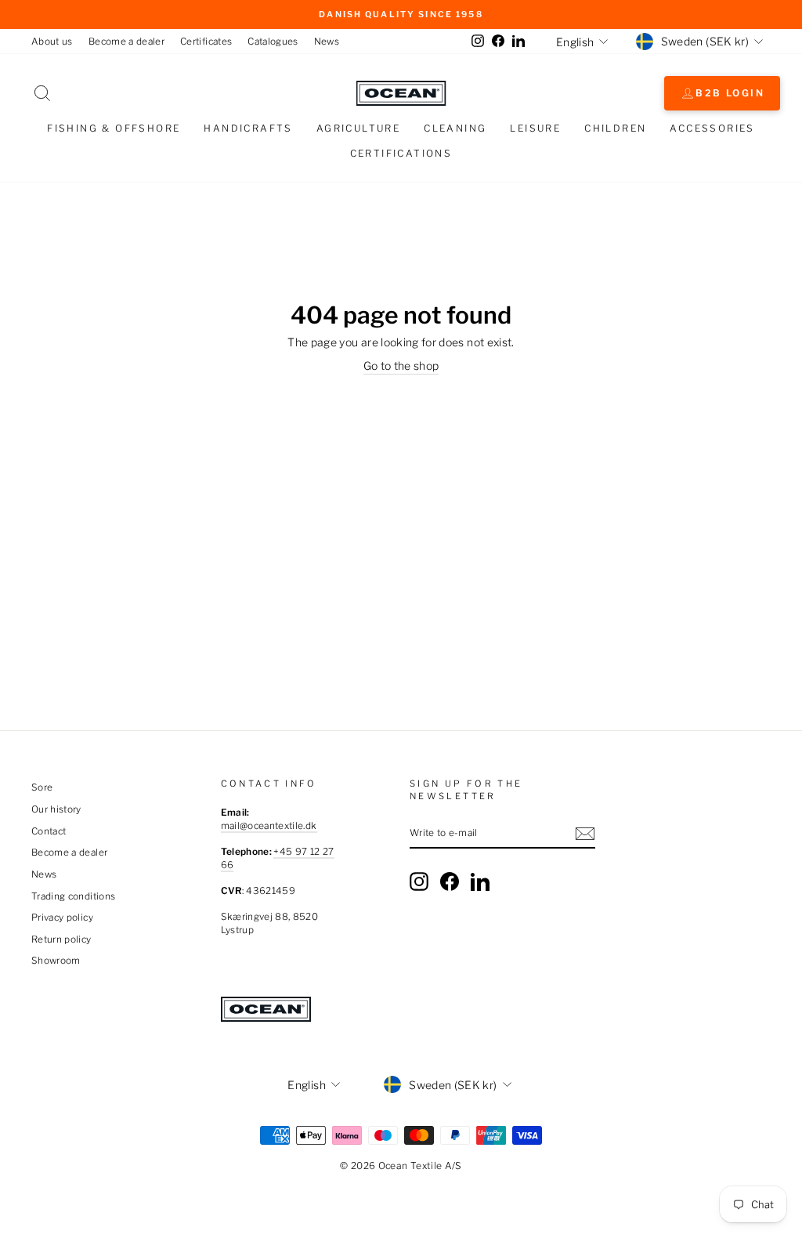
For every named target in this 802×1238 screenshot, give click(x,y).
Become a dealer (126, 41)
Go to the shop (401, 365)
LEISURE (535, 128)
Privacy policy (62, 917)
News (326, 41)
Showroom (56, 960)
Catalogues (272, 41)
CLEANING (455, 128)
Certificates (206, 41)
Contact (48, 831)
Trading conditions (73, 896)
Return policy (61, 939)
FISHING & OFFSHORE (113, 128)
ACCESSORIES (712, 128)
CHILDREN (615, 128)
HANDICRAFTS (248, 128)
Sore (41, 787)
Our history (56, 809)
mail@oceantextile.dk (269, 825)
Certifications (401, 153)
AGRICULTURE (358, 128)
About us (52, 41)
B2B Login (729, 93)
